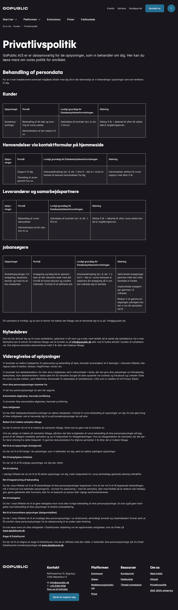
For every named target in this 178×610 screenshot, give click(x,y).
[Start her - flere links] (15, 19)
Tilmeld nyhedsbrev (131, 584)
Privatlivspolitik (158, 584)
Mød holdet (156, 573)
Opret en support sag (64, 597)
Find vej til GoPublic (57, 589)
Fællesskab (88, 19)
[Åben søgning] (171, 8)
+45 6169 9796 (58, 586)
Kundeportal (135, 8)
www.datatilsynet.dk (14, 530)
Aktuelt (154, 579)
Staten (94, 579)
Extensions (53, 19)
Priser (70, 19)
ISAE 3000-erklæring (161, 590)
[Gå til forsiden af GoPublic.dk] (54, 8)
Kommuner (97, 573)
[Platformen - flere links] (38, 19)
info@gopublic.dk (81, 342)
